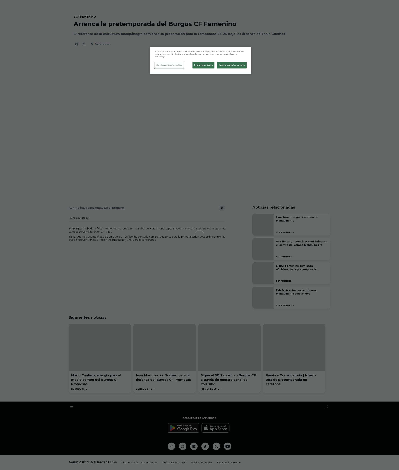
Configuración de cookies (169, 65)
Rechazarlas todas (203, 65)
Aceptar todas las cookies (232, 65)
